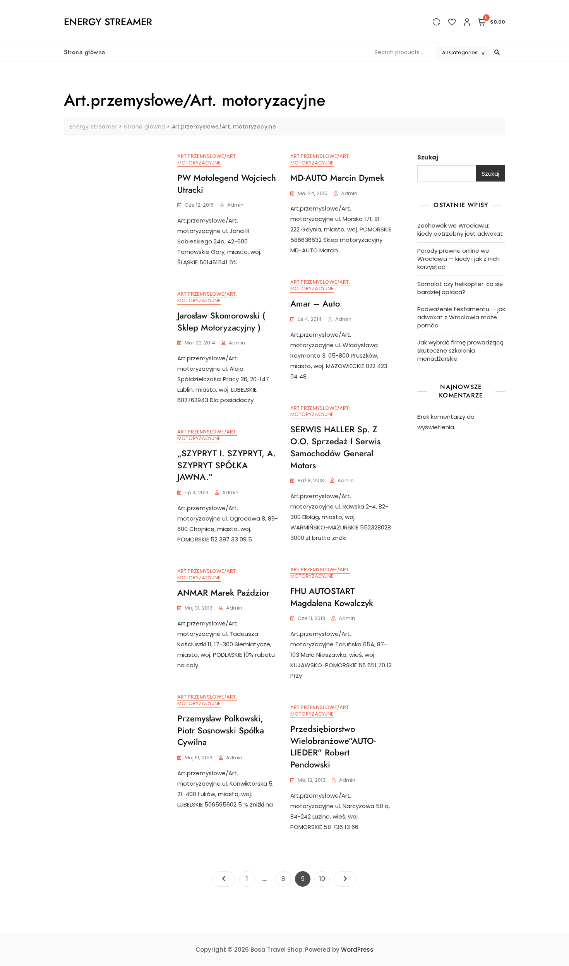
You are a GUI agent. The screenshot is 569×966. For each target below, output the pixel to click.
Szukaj (427, 157)
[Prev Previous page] (223, 879)
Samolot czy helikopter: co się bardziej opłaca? (460, 288)
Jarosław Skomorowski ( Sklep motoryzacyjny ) (221, 321)
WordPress (357, 949)
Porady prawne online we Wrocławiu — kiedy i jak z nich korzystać (458, 259)
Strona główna (84, 52)
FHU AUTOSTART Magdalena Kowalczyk (331, 597)
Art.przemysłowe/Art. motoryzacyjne (207, 159)
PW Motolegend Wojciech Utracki (226, 183)
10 (324, 878)
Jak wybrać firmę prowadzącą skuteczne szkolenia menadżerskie (460, 350)
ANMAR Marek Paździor (223, 592)
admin (235, 205)
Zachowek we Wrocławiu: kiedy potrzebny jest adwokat (460, 229)
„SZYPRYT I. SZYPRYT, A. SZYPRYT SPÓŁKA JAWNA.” (226, 465)
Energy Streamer (108, 22)
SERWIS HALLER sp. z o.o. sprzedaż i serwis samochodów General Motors (335, 447)
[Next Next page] (345, 879)
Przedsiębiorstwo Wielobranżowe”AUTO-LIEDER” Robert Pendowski (333, 747)
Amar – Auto (315, 303)
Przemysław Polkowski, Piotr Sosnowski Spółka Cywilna (220, 730)
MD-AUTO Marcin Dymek (337, 177)
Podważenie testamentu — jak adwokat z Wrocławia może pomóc (461, 317)
